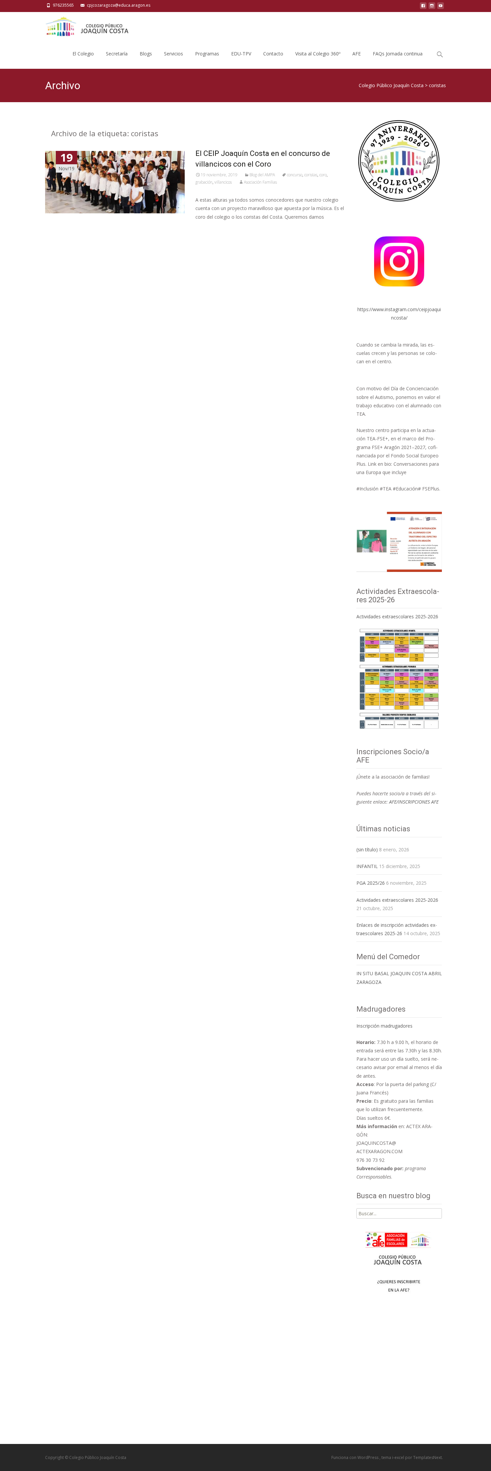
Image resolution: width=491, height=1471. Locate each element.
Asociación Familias (260, 182)
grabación (203, 182)
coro (323, 175)
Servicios (173, 53)
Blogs (146, 53)
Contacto (273, 53)
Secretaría (117, 53)
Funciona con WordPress (355, 1457)
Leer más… (208, 229)
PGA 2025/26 (370, 883)
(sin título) (367, 849)
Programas (207, 53)
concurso (294, 175)
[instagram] (432, 7)
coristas (310, 175)
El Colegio (83, 53)
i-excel (398, 1457)
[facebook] (423, 7)
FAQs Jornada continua (398, 53)
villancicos (223, 182)
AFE (356, 53)
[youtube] (440, 7)
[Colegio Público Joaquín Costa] (86, 25)
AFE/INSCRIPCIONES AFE (414, 802)
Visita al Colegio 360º (317, 53)
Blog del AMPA (262, 175)
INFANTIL (367, 866)
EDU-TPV (241, 53)
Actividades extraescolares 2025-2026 (397, 616)
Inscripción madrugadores (384, 1026)
